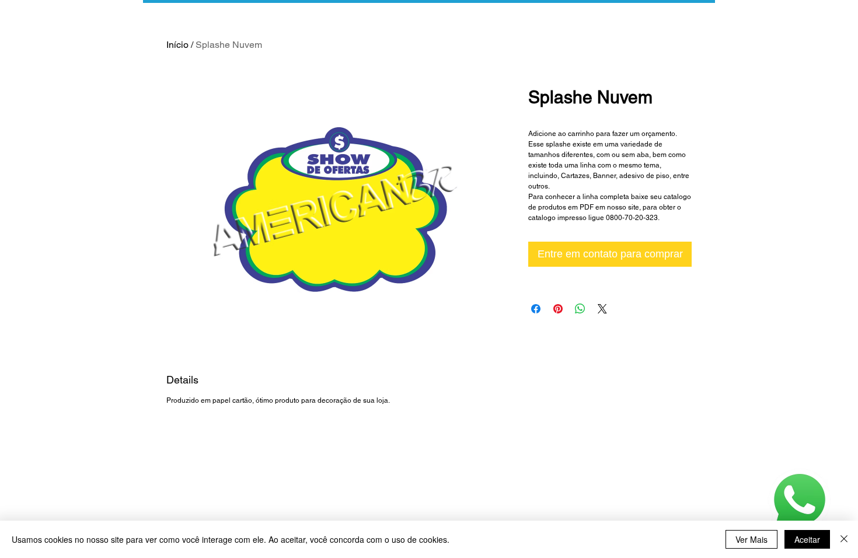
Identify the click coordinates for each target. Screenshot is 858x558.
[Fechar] (844, 539)
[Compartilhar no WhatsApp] (580, 309)
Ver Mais (751, 539)
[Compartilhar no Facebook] (536, 309)
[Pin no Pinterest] (558, 309)
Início (177, 44)
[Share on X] (602, 309)
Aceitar (807, 539)
